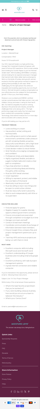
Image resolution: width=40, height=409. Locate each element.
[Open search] (33, 10)
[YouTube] (22, 391)
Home (4, 25)
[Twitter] (25, 391)
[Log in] (6, 10)
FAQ (3, 348)
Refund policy (6, 363)
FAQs (4, 384)
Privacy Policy (6, 379)
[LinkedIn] (18, 391)
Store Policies (6, 374)
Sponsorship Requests (9, 339)
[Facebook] (11, 391)
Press (4, 343)
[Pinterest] (29, 391)
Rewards (5, 353)
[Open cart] (36, 10)
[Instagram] (15, 391)
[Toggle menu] (3, 10)
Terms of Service (7, 358)
